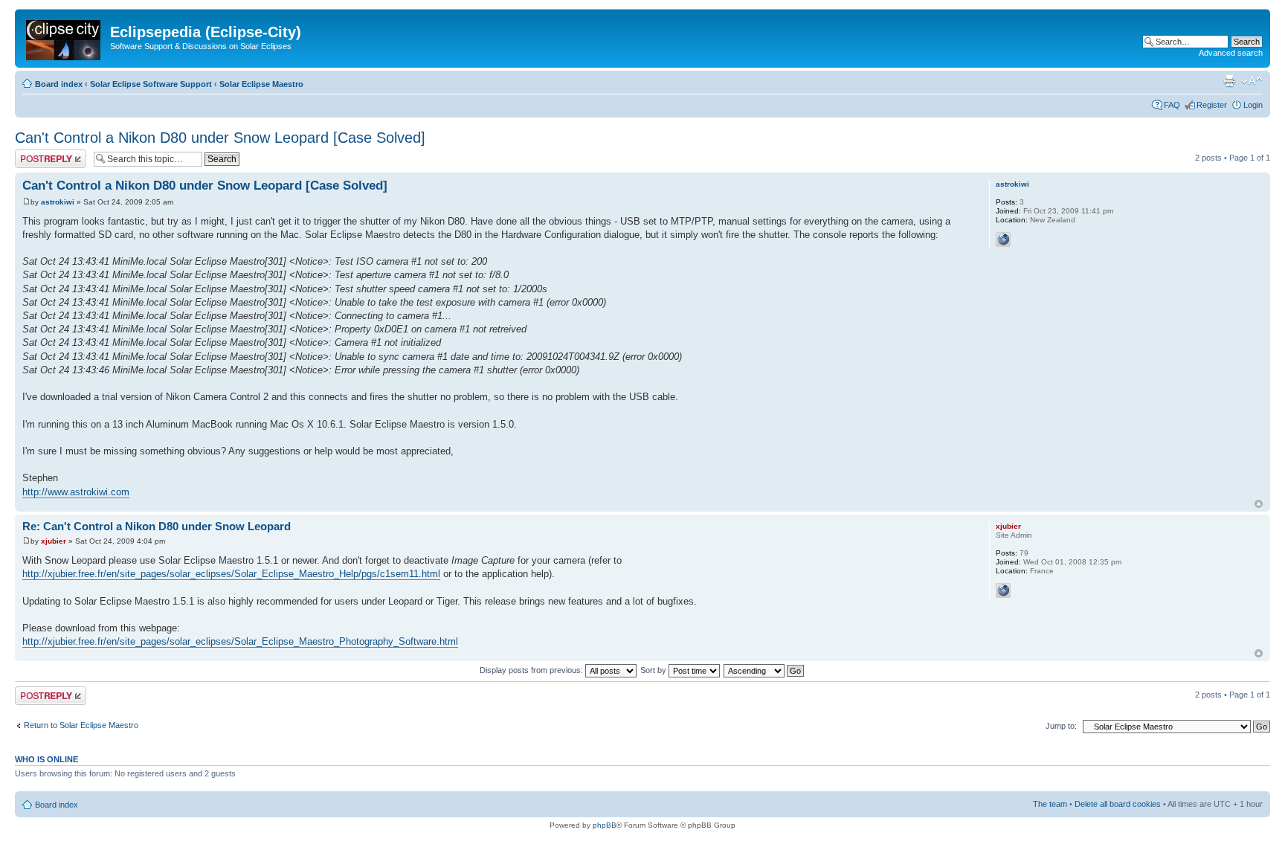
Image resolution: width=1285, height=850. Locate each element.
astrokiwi (57, 202)
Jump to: (1061, 725)
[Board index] (64, 37)
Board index (59, 84)
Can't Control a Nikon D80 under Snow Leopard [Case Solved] (220, 137)
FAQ (1172, 104)
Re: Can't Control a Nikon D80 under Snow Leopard (156, 526)
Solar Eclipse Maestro (261, 84)
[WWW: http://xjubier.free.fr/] (1003, 590)
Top (1259, 504)
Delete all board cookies (1118, 803)
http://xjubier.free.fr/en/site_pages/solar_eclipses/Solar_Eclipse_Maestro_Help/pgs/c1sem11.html (231, 573)
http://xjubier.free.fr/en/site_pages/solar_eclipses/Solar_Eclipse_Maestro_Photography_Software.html (240, 641)
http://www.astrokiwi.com (75, 492)
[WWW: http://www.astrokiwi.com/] (1003, 239)
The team (1050, 803)
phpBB (604, 825)
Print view (1229, 81)
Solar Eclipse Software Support (151, 84)
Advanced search (1231, 52)
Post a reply (36, 153)
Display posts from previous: (532, 670)
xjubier (53, 541)
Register (1212, 104)
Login (1253, 104)
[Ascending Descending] (764, 670)
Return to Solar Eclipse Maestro (81, 725)
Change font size (1252, 81)
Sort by (654, 670)
